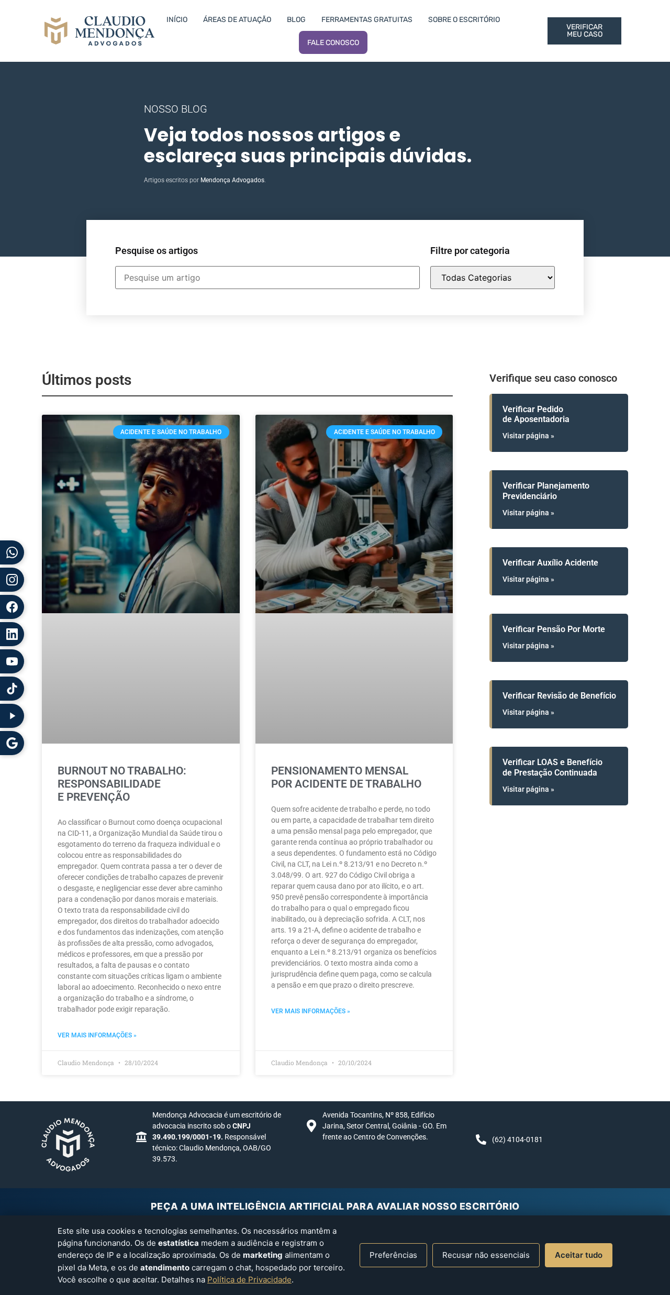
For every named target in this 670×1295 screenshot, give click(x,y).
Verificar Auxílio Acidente (550, 563)
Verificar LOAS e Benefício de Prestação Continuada (552, 767)
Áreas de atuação (237, 19)
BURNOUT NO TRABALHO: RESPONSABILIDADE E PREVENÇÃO (122, 784)
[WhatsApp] (12, 552)
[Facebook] (12, 607)
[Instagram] (12, 580)
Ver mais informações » (97, 1035)
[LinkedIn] (12, 634)
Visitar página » (528, 435)
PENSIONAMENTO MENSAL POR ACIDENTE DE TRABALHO (346, 777)
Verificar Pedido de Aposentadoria (536, 414)
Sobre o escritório (464, 19)
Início (176, 19)
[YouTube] (12, 661)
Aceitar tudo (578, 1255)
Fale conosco (333, 42)
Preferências (393, 1255)
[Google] (12, 743)
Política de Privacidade (249, 1280)
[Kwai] (12, 716)
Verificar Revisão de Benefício (559, 696)
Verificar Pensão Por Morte (553, 629)
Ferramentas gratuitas (366, 19)
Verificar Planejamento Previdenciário (545, 491)
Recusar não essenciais (486, 1255)
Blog (296, 19)
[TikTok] (12, 689)
